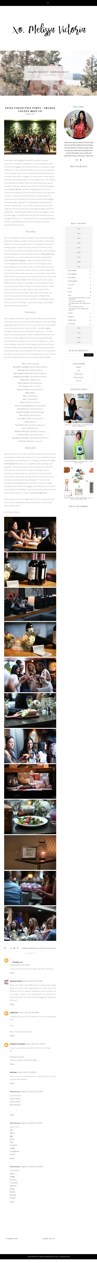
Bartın (12, 1173)
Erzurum (13, 1179)
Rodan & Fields (23, 389)
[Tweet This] (13, 948)
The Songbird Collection (22, 373)
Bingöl (12, 1189)
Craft (78, 367)
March (71, 317)
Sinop (12, 1139)
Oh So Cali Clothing (22, 405)
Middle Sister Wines (21, 376)
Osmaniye (14, 1182)
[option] (48, 73)
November (72, 274)
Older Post (48, 1238)
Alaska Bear (30, 392)
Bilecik (12, 1133)
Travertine (19, 425)
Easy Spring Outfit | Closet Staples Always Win (79, 303)
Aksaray (13, 1195)
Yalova (12, 1154)
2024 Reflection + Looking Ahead (48, 72)
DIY (78, 371)
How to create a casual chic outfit (23, 1060)
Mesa (17, 241)
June (70, 292)
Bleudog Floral (48, 254)
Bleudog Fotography (18, 260)
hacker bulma (15, 1098)
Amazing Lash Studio (20, 438)
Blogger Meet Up (34, 948)
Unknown (14, 1012)
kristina (13, 1072)
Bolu (11, 1142)
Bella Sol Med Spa (22, 431)
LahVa (26, 422)
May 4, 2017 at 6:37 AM (32, 981)
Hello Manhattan (62, 1257)
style (78, 381)
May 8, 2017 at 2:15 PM (35, 1044)
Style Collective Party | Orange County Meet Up (79, 309)
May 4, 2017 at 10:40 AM (29, 1012)
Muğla (12, 1148)
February (72, 320)
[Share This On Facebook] (10, 948)
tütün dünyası (15, 1104)
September (72, 281)
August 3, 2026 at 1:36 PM (31, 1123)
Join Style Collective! (38, 493)
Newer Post (12, 1238)
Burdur (12, 1192)
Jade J (25, 399)
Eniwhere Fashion (17, 1044)
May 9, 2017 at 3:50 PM (27, 1072)
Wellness (78, 377)
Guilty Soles (24, 380)
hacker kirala (15, 1101)
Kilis (11, 1130)
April (70, 313)
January (71, 324)
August (71, 285)
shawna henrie (16, 981)
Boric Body (24, 415)
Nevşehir (13, 1145)
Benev (22, 402)
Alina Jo (26, 396)
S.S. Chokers (24, 386)
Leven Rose (22, 418)
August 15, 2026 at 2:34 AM (32, 1166)
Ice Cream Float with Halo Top (77, 301)
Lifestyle (42, 948)
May (69, 295)
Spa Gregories (23, 383)
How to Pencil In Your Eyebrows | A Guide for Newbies (79, 298)
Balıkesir (13, 1186)
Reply (12, 973)
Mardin (13, 1198)
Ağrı (11, 1136)
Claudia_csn (17, 962)
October (71, 277)
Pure (24, 428)
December (72, 270)
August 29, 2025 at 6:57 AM (32, 1091)
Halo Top (21, 441)
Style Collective (15, 189)
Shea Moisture (23, 409)
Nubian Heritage (22, 412)
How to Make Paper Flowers (76, 306)
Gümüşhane (14, 1151)
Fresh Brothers (23, 434)
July (70, 288)
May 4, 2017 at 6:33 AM (20, 965)
